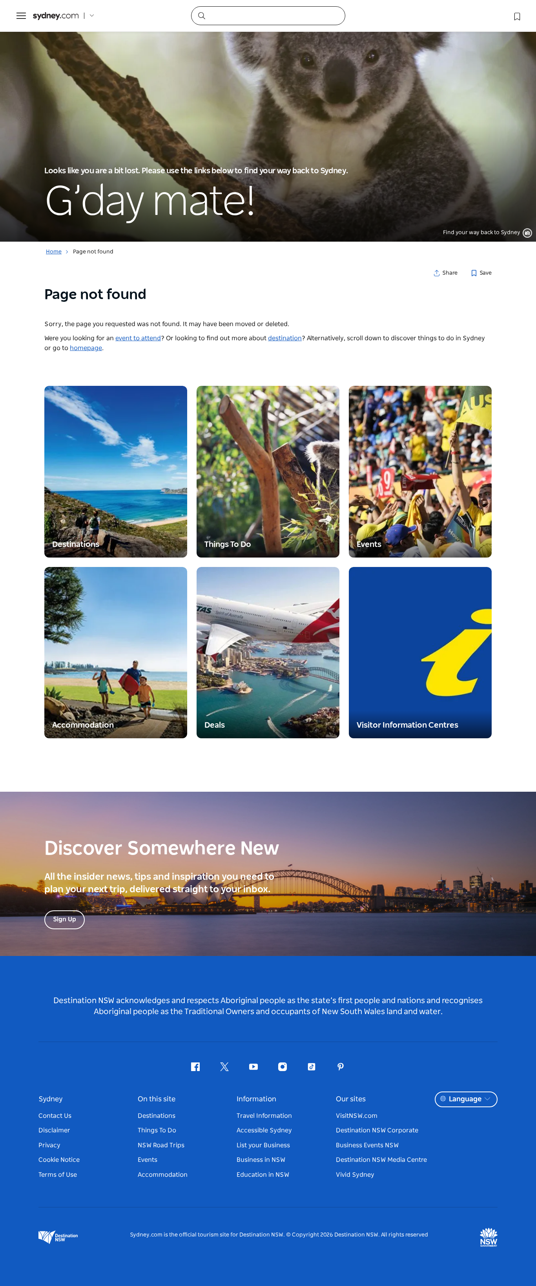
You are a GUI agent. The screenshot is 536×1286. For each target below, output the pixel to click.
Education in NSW (263, 1175)
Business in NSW (261, 1160)
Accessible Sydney (264, 1130)
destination (285, 338)
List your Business (263, 1145)
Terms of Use (57, 1175)
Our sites (351, 1099)
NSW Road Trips (161, 1145)
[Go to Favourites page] (516, 16)
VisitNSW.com (356, 1116)
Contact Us (54, 1116)
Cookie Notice (59, 1160)
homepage (86, 348)
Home (54, 252)
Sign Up (64, 919)
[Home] (55, 16)
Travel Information (264, 1116)
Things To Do (157, 1130)
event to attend (138, 338)
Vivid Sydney (355, 1175)
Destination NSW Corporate (377, 1130)
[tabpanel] (268, 121)
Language (465, 1099)
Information (256, 1099)
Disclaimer (54, 1130)
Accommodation (163, 1175)
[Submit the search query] (201, 15)
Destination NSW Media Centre (381, 1160)
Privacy (49, 1145)
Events (147, 1160)
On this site (156, 1099)
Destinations (156, 1116)
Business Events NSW (367, 1145)
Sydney (50, 1099)
